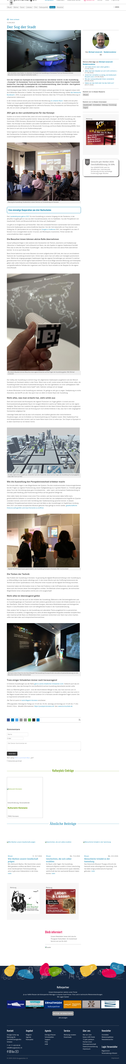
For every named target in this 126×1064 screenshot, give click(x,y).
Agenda (28, 1037)
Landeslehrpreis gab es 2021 (20, 216)
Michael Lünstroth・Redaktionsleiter (102, 52)
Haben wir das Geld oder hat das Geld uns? (99, 83)
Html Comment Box (22, 758)
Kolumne (60, 7)
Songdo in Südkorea (49, 229)
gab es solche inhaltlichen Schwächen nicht (48, 684)
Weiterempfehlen (107, 1037)
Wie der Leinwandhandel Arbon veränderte (99, 79)
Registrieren (106, 1051)
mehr (10, 873)
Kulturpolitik (43, 7)
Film (35, 7)
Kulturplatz (29, 1039)
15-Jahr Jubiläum (88, 1039)
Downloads (67, 1037)
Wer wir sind (87, 1035)
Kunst (22, 7)
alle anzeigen (63, 1018)
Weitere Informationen (63, 1013)
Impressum (86, 1049)
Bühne (16, 7)
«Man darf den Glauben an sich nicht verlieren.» (101, 71)
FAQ (46, 1042)
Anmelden (105, 1035)
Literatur (29, 7)
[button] (8, 719)
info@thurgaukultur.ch (14, 1048)
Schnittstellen (49, 1037)
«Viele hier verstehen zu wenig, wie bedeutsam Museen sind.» (100, 76)
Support (47, 1039)
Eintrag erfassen (50, 1035)
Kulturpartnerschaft (89, 1044)
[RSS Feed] (79, 720)
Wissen (52, 7)
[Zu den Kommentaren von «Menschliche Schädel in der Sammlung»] (116, 832)
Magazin (29, 1035)
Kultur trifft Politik (89, 1037)
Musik (9, 7)
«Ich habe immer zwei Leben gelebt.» (97, 67)
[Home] (21, 1)
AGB (46, 1044)
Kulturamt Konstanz (17, 808)
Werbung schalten (70, 1035)
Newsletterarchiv (107, 1039)
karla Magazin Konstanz (30, 700)
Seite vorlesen (14, 19)
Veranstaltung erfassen (109, 1053)
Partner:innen (87, 1042)
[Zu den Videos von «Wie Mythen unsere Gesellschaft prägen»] (40, 832)
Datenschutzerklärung (90, 1046)
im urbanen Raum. (57, 101)
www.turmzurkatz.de (65, 706)
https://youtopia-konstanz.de (44, 706)
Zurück (117, 7)
